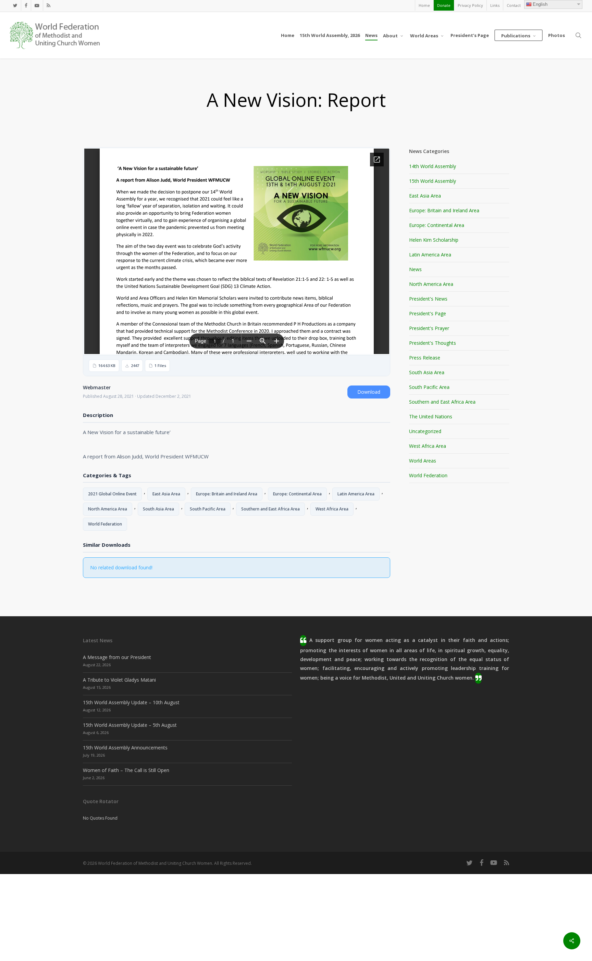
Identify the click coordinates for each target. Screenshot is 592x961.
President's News (428, 298)
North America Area (107, 509)
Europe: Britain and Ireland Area (226, 494)
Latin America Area (355, 494)
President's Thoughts (432, 343)
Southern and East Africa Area (270, 509)
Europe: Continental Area (297, 494)
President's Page (427, 313)
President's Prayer (429, 328)
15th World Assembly (432, 181)
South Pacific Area (207, 509)
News (415, 269)
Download (368, 392)
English (540, 4)
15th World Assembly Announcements (125, 747)
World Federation (105, 524)
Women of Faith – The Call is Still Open (126, 770)
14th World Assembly (432, 166)
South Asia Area (158, 509)
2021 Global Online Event (112, 494)
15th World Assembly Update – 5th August (130, 725)
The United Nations (430, 416)
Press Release (424, 357)
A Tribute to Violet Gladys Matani (119, 680)
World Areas (422, 460)
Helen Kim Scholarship (433, 240)
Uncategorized (425, 431)
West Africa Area (332, 509)
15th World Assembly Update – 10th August (131, 702)
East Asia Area (166, 494)
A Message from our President (117, 657)
